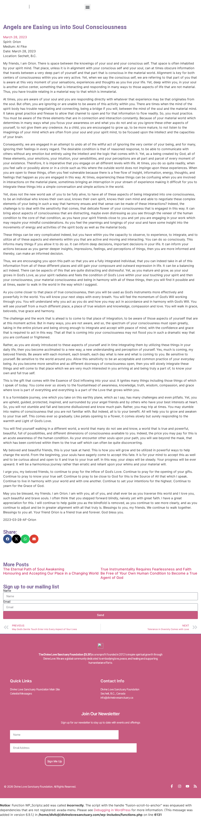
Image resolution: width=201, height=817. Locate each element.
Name (7, 590)
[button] (87, 7)
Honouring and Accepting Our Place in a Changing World (51, 573)
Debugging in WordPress (112, 810)
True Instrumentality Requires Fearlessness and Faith (145, 569)
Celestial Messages (21, 693)
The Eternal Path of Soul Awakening (33, 569)
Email (6, 601)
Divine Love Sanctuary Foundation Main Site (35, 689)
